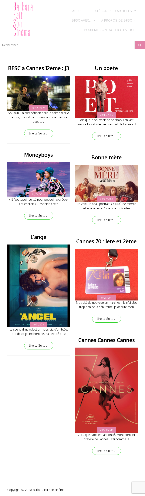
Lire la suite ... (38, 133)
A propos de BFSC (116, 20)
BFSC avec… (82, 20)
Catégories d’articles (112, 11)
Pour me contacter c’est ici (109, 30)
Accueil (78, 11)
